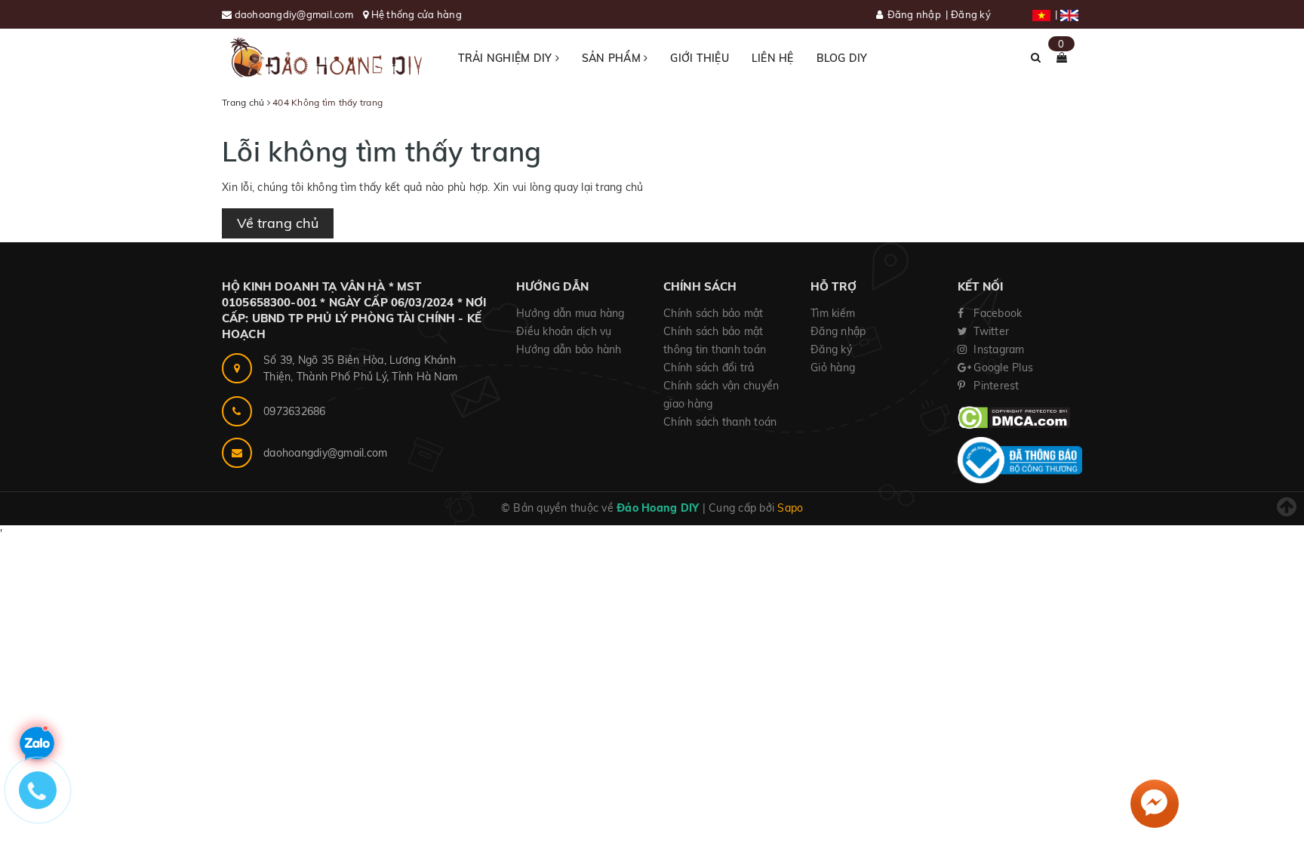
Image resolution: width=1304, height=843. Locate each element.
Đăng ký (971, 14)
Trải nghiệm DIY (506, 58)
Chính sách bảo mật (713, 313)
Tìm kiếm (832, 313)
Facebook (996, 313)
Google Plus (1001, 367)
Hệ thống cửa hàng (416, 14)
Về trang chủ (277, 223)
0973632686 (294, 411)
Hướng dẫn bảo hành (569, 349)
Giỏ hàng (832, 367)
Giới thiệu (699, 58)
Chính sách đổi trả (709, 367)
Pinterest (995, 385)
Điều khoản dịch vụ (564, 331)
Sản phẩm (613, 58)
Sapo (790, 508)
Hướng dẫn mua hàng (570, 313)
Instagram (997, 349)
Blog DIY (842, 58)
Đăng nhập (914, 14)
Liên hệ (773, 58)
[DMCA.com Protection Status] (1014, 416)
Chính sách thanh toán (720, 422)
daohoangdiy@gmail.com (295, 14)
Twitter (989, 331)
